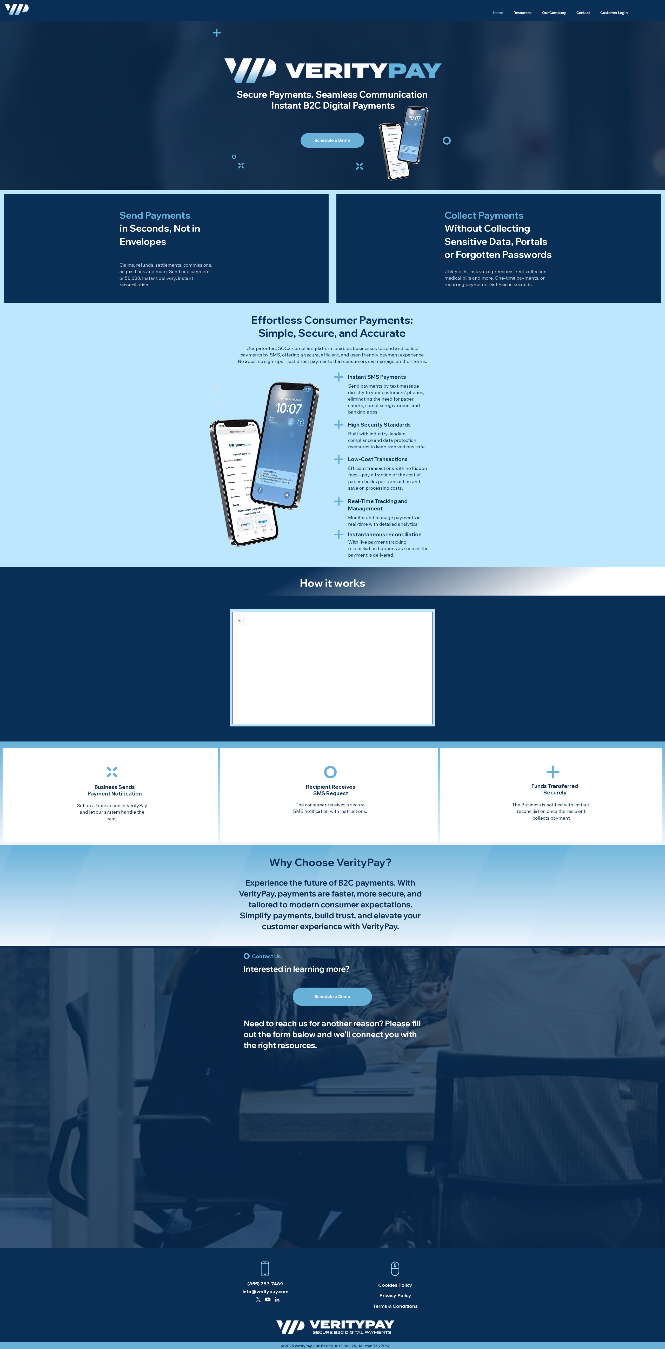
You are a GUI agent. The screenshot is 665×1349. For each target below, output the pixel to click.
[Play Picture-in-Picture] (417, 717)
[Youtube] (268, 1299)
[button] (522, 13)
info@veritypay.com (265, 1291)
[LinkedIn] (277, 1299)
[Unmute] (247, 717)
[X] (258, 1299)
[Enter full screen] (425, 717)
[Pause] (239, 717)
